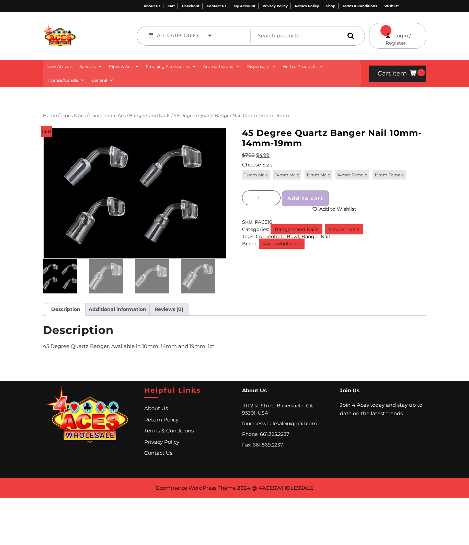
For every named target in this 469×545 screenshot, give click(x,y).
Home (50, 115)
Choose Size (257, 164)
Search (349, 35)
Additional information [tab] (117, 309)
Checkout (190, 6)
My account (244, 6)
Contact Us (216, 6)
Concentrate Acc (107, 115)
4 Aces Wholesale (97, 28)
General (99, 80)
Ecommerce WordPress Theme (196, 488)
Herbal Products (300, 66)
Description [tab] (65, 309)
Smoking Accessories (168, 66)
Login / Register (390, 34)
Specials (87, 66)
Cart (171, 6)
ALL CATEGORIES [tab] (178, 35)
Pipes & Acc (121, 66)
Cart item (392, 73)
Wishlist (391, 6)
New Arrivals (59, 66)
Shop (330, 6)
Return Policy (307, 6)
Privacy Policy (275, 6)
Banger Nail (315, 236)
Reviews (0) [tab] (169, 309)
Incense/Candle (62, 80)
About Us (152, 6)
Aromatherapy (218, 66)
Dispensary (258, 66)
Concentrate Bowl (277, 236)
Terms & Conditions (360, 6)
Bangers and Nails (149, 115)
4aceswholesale (281, 244)
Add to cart (305, 198)
